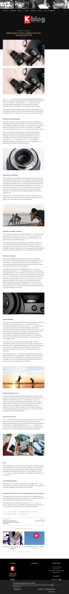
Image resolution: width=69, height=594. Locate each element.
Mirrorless (15, 511)
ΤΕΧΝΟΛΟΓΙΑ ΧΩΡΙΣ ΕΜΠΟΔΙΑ (56, 570)
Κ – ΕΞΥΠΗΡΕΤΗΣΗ (56, 567)
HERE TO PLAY (56, 568)
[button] (5, 542)
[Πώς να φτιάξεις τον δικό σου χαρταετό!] (34, 538)
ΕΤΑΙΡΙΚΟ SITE (12, 573)
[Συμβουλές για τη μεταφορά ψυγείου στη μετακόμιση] (13, 538)
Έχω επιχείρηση (51, 10)
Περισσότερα (51, 591)
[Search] (65, 11)
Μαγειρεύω (20, 10)
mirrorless (27, 139)
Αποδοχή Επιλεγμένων (50, 589)
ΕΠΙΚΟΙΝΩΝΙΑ (56, 572)
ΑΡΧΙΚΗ (4, 10)
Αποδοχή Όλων (17, 589)
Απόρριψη (41, 589)
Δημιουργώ (33, 10)
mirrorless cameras (8, 99)
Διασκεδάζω (13, 10)
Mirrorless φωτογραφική (25, 511)
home (9, 511)
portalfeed (35, 511)
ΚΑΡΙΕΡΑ (12, 579)
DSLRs (13, 139)
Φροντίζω (40, 10)
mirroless (27, 239)
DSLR (27, 102)
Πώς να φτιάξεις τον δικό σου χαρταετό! (34, 546)
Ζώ (7, 10)
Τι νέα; (45, 10)
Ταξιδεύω (26, 10)
